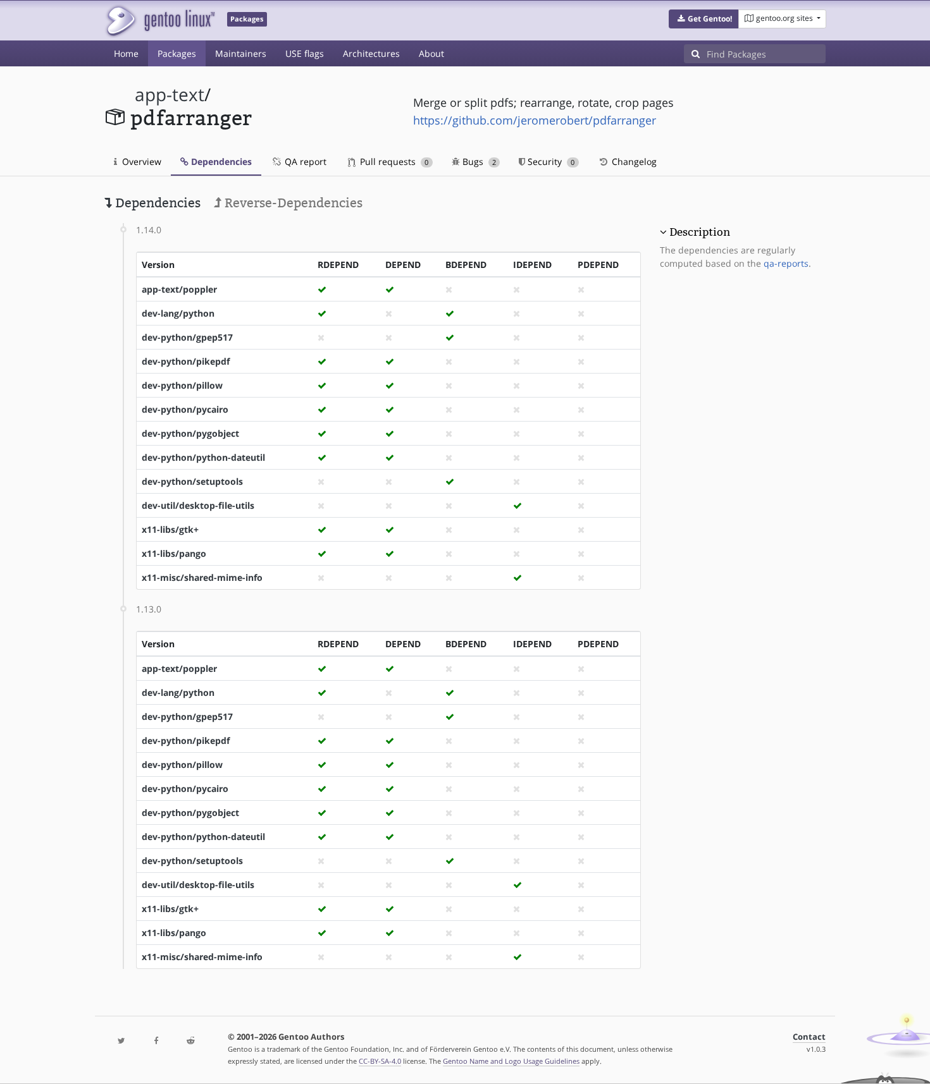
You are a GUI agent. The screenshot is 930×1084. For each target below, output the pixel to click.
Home (126, 53)
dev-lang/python (178, 313)
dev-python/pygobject (190, 433)
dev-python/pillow (182, 385)
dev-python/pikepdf (186, 361)
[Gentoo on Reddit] (190, 1041)
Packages (177, 53)
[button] (704, 18)
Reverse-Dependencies (292, 202)
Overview (140, 161)
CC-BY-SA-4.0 (380, 1061)
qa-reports (786, 263)
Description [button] (699, 232)
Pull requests (392, 161)
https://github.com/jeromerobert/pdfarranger (534, 120)
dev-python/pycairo (185, 409)
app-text (169, 94)
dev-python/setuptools (192, 481)
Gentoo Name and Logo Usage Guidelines (511, 1061)
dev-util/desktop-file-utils (198, 505)
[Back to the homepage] (160, 20)
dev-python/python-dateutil (203, 457)
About (431, 53)
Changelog (633, 161)
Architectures (371, 53)
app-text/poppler (179, 289)
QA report (304, 161)
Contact (809, 1037)
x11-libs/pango (174, 553)
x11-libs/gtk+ (170, 529)
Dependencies (220, 161)
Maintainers (240, 53)
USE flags (304, 53)
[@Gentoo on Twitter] (121, 1041)
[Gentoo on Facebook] (156, 1041)
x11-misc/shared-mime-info (202, 577)
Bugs (478, 161)
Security (549, 161)
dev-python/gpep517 (187, 337)
